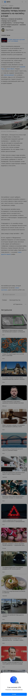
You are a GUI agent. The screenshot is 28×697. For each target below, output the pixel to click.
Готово (14, 694)
